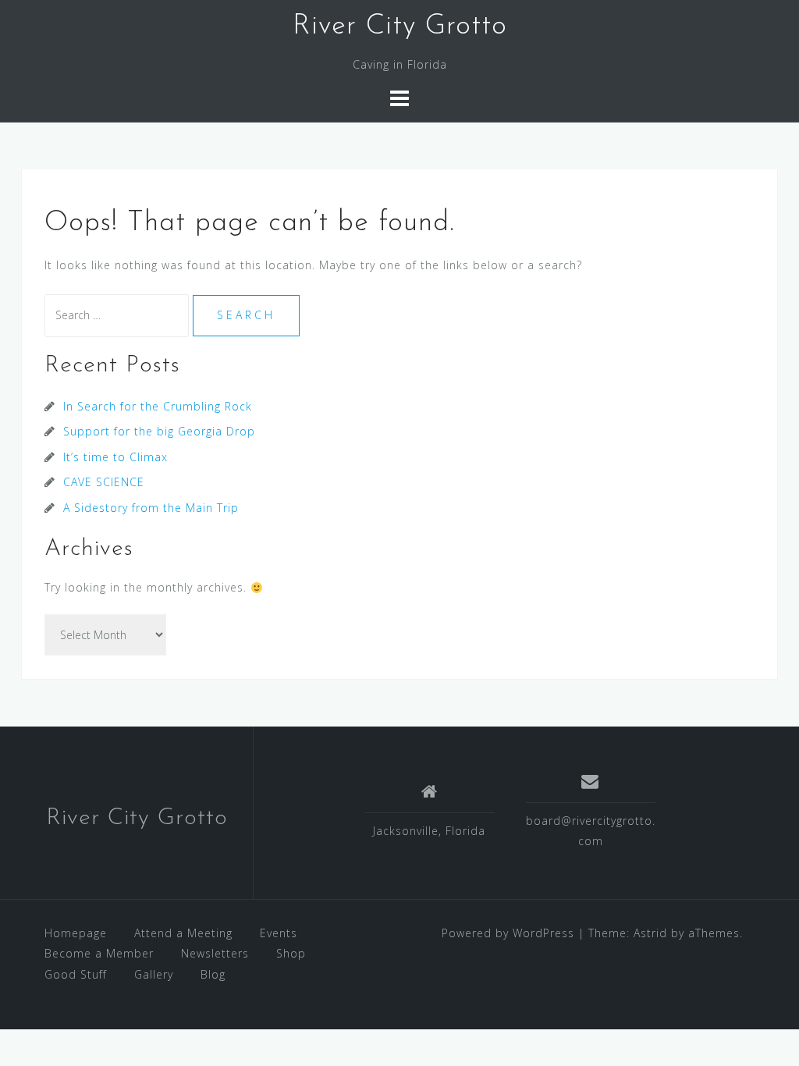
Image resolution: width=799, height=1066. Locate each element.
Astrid (650, 933)
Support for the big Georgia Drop (159, 431)
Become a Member (99, 953)
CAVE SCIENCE (103, 481)
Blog (213, 974)
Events (278, 933)
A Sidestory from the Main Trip (151, 507)
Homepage (75, 933)
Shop (291, 953)
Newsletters (215, 953)
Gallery (153, 974)
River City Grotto (400, 26)
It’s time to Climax (115, 456)
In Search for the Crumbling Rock (157, 406)
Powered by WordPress (508, 933)
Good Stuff (75, 974)
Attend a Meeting (183, 933)
